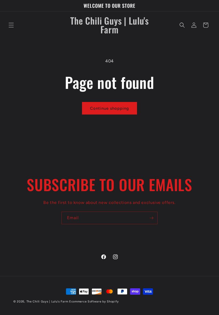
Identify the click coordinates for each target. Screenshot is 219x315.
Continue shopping (109, 108)
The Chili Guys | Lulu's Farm (47, 301)
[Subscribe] (151, 218)
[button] (11, 25)
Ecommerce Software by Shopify (94, 301)
